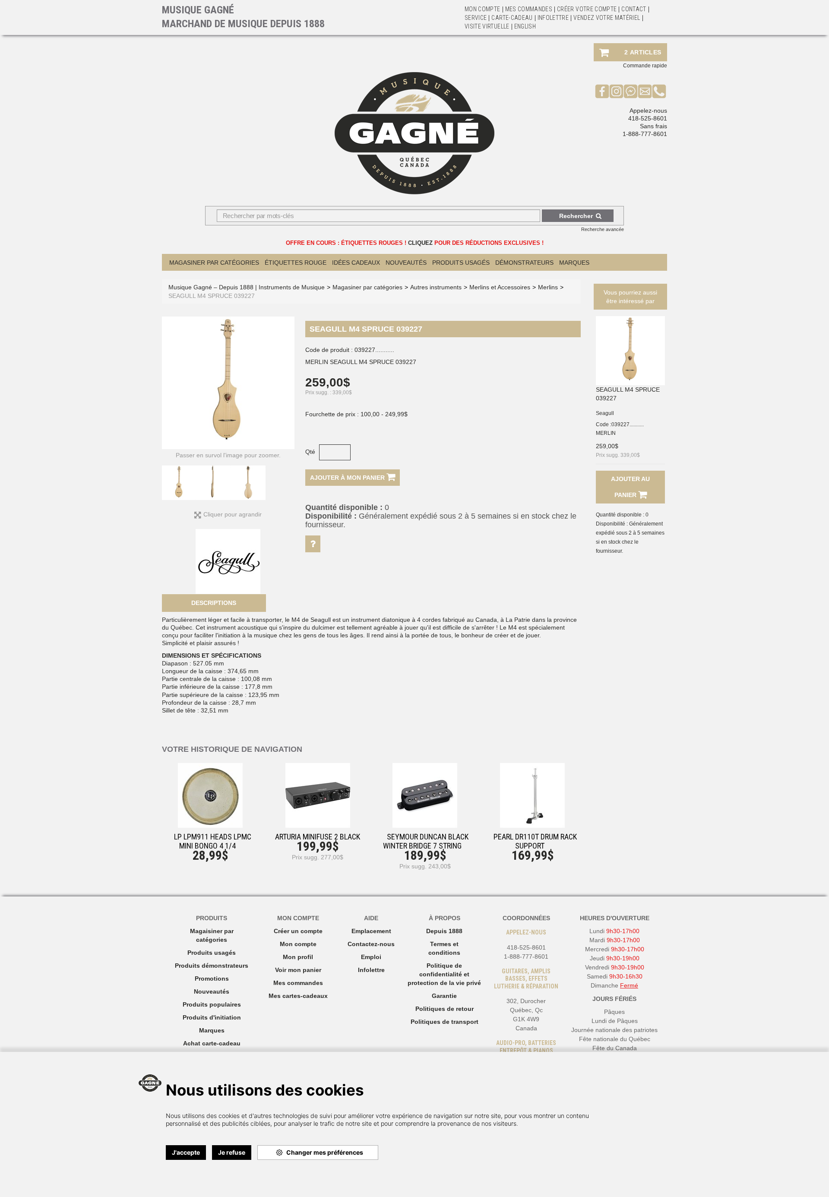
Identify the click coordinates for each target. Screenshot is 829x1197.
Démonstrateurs (524, 262)
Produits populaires (212, 1004)
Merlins (548, 287)
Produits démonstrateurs (211, 965)
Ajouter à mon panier (348, 477)
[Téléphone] (659, 91)
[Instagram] (616, 91)
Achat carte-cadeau (211, 1043)
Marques (574, 262)
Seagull (605, 413)
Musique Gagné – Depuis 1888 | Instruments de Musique (246, 287)
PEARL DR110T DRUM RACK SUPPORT (535, 841)
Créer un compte (298, 931)
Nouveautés (406, 262)
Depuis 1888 (444, 931)
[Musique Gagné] (414, 133)
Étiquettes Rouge (295, 262)
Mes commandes (529, 9)
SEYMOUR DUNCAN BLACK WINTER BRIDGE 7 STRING (425, 841)
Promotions (212, 978)
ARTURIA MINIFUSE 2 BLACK (317, 836)
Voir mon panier (298, 969)
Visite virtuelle (487, 26)
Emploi (371, 956)
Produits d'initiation (212, 1017)
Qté (310, 451)
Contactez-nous (371, 943)
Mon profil (298, 956)
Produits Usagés (461, 262)
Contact (633, 9)
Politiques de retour (444, 1008)
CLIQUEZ (420, 243)
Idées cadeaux (356, 262)
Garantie (444, 995)
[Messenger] (630, 91)
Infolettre (553, 17)
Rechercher (576, 215)
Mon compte (298, 943)
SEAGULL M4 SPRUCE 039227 (628, 394)
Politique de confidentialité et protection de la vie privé (444, 974)
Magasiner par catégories (214, 262)
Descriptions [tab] (213, 602)
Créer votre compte (587, 9)
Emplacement (371, 931)
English (525, 26)
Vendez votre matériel (606, 17)
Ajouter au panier (630, 486)
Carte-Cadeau (511, 17)
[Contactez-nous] (645, 91)
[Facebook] (602, 91)
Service (476, 17)
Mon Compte (482, 9)
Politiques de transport (444, 1021)
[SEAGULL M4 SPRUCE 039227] (630, 350)
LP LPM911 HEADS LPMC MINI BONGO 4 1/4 (212, 841)
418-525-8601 (647, 118)
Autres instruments (436, 287)
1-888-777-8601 (645, 133)
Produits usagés (211, 952)
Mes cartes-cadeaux (298, 995)
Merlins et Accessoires (499, 287)
